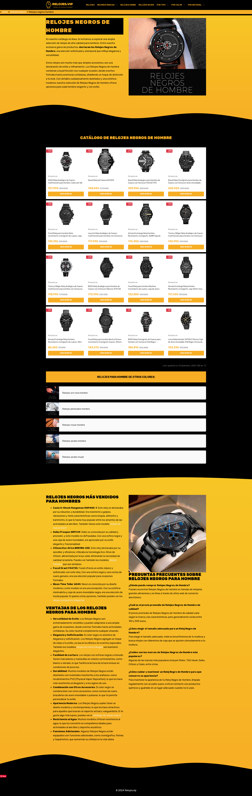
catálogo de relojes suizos (106, 715)
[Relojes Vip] (59, 5)
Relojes (90, 5)
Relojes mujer (146, 5)
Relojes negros (18, 12)
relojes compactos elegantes (69, 600)
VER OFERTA (66, 194)
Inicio (5, 12)
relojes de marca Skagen (90, 647)
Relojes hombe (128, 5)
